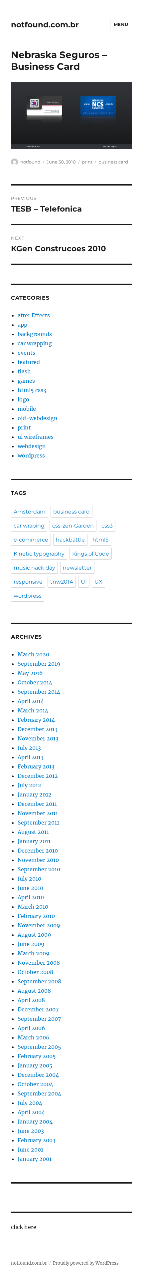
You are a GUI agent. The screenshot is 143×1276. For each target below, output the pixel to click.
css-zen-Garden (73, 526)
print (87, 162)
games (26, 380)
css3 (107, 526)
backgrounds (35, 334)
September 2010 (39, 869)
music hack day (34, 568)
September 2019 (39, 663)
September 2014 (39, 691)
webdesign (32, 446)
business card (113, 162)
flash (24, 371)
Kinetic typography (39, 554)
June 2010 (30, 888)
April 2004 (31, 1112)
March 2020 (33, 654)
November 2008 (39, 962)
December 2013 (38, 729)
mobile (27, 408)
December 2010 (38, 850)
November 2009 (39, 925)
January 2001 (35, 1159)
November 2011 (38, 813)
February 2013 (36, 766)
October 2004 (35, 1084)
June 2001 (30, 1149)
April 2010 (31, 897)
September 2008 (39, 981)
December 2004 (38, 1074)
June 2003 (31, 1131)
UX (98, 582)
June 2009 (31, 944)
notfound (30, 162)
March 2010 (33, 906)
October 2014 (35, 682)
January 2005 (35, 1065)
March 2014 (33, 710)
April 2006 (31, 1028)
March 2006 (34, 1037)
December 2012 (38, 775)
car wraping (29, 526)
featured (29, 362)
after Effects (34, 315)
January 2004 (35, 1121)
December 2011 (37, 804)
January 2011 (34, 841)
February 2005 (37, 1056)
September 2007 (39, 1018)
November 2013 (38, 738)
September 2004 (39, 1093)
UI (84, 582)
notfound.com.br (45, 24)
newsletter (77, 568)
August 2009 (34, 934)
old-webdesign (38, 418)
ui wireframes (36, 436)
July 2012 (29, 785)
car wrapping (35, 343)
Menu (121, 24)
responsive (28, 582)
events (26, 352)
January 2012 (35, 794)
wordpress (31, 455)
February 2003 (37, 1140)
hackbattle (70, 540)
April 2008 (31, 1000)
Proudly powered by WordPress (86, 1263)
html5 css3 (32, 390)
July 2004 (30, 1102)
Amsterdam (30, 512)
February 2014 (36, 719)
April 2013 (31, 757)
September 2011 (38, 822)
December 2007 (38, 1009)
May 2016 (30, 673)
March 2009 (34, 953)
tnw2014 (61, 582)
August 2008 (34, 990)
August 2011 (33, 832)
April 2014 (31, 701)
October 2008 (35, 972)
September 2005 (39, 1046)
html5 (100, 540)
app (22, 324)
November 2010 (38, 860)
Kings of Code (90, 554)
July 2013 (29, 747)
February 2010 (36, 916)
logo (23, 399)
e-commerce (31, 540)
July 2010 (29, 878)
